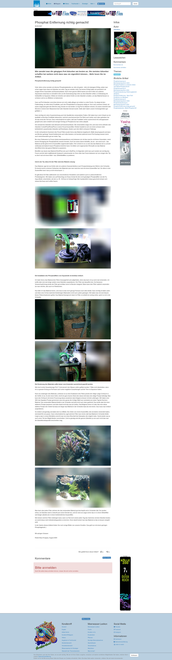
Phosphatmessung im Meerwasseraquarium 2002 (121, 89)
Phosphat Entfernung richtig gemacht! (124, 106)
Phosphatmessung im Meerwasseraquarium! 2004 (122, 82)
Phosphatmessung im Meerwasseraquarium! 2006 (122, 100)
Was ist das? (91, 651)
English (64, 629)
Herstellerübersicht (67, 645)
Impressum (118, 639)
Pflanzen (90, 637)
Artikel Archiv (65, 632)
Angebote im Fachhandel (69, 640)
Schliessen (134, 655)
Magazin (58, 3)
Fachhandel (75, 3)
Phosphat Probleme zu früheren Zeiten (125, 85)
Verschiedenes (92, 645)
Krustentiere (91, 635)
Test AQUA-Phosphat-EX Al (121, 86)
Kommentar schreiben (120, 67)
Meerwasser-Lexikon (94, 627)
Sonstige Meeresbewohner (95, 640)
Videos (67, 3)
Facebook (118, 629)
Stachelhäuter (92, 643)
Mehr (92, 3)
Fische (90, 629)
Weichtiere (91, 648)
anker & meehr (119, 644)
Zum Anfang (107, 557)
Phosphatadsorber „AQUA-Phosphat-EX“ (125, 108)
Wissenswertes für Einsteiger (70, 648)
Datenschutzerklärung (121, 642)
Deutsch (64, 627)
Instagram (118, 632)
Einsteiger (85, 3)
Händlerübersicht (66, 643)
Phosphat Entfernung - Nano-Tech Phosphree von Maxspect (123, 96)
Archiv (49, 3)
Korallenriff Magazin (67, 635)
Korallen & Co (92, 632)
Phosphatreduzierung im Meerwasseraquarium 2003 (121, 103)
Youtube (117, 627)
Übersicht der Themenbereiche (70, 651)
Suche (135, 3)
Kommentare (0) (118, 65)
